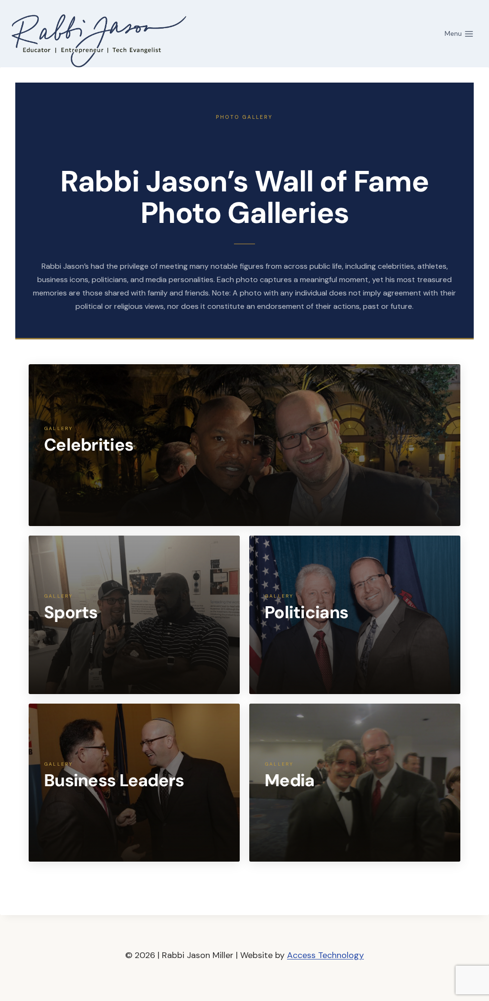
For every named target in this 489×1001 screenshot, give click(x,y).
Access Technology (325, 955)
